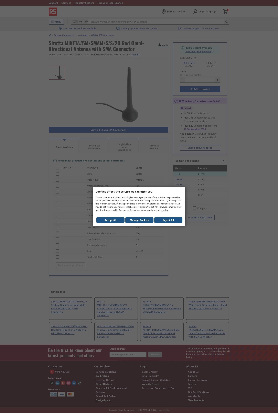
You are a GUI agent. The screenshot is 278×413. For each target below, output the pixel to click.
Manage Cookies (139, 220)
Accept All (110, 220)
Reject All (168, 220)
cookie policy (162, 210)
